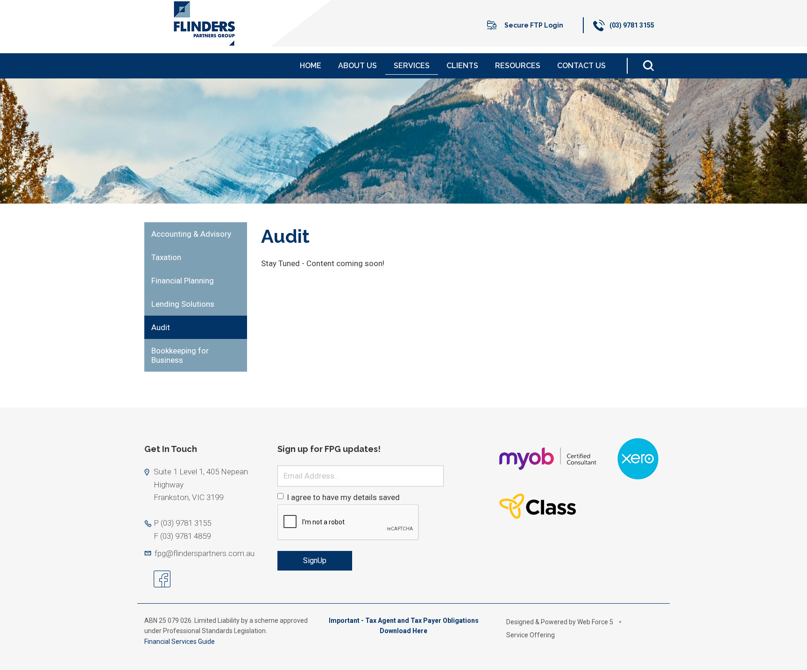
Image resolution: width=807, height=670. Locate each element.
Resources (517, 65)
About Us (357, 65)
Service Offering (530, 635)
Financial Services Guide (180, 641)
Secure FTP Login (533, 25)
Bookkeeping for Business (180, 355)
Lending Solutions (182, 304)
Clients (462, 65)
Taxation (166, 257)
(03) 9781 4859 (185, 536)
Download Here (403, 631)
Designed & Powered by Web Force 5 (559, 622)
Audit (160, 327)
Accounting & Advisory (191, 234)
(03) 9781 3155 (631, 25)
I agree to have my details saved (343, 497)
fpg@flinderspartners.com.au (205, 553)
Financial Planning (182, 280)
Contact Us (581, 65)
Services (412, 65)
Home (310, 65)
